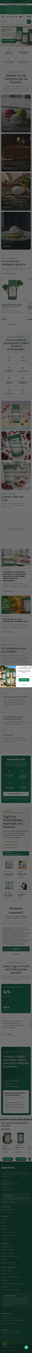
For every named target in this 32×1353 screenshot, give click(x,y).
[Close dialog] (30, 667)
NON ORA (24, 684)
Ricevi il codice (24, 679)
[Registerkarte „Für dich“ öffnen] (26, 1347)
